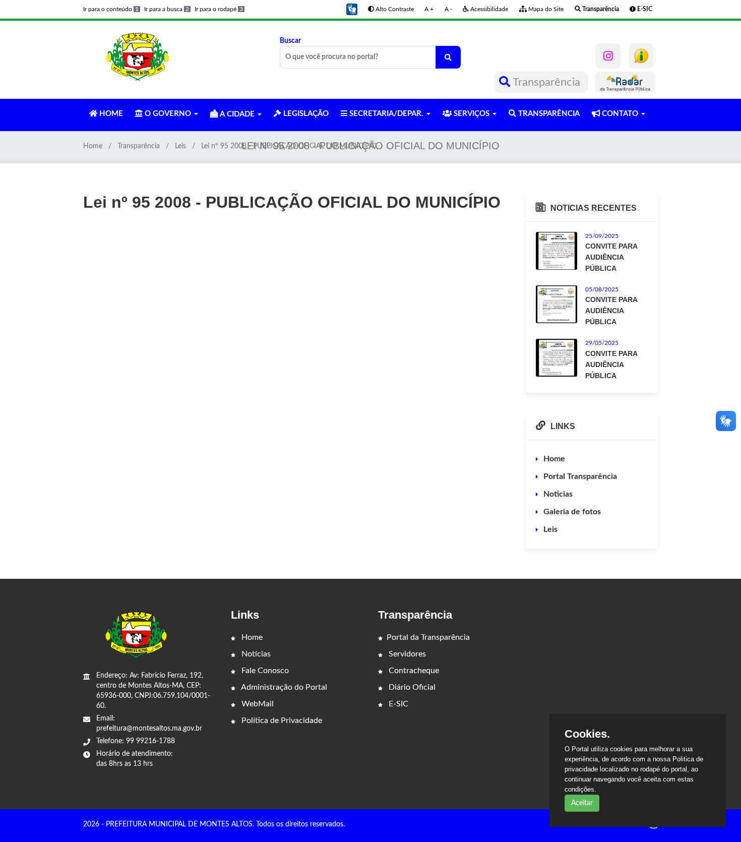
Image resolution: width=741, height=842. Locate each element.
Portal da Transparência (428, 637)
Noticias (558, 494)
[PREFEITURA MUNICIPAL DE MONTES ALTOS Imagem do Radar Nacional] (625, 82)
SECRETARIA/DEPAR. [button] (386, 113)
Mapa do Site (545, 9)
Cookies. (587, 734)
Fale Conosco (264, 671)
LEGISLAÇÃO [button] (305, 113)
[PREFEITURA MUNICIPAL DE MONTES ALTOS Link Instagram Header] (608, 56)
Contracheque (413, 671)
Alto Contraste (394, 9)
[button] (351, 9)
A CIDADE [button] (237, 114)
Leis (180, 146)
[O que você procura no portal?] (448, 57)
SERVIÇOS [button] (471, 113)
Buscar (290, 40)
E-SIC (397, 704)
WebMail (256, 704)
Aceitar (582, 803)
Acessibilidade (488, 9)
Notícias (255, 654)
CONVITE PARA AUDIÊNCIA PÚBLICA (611, 257)
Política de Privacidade (280, 720)
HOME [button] (110, 113)
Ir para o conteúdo (111, 9)
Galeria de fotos (572, 512)
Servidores (406, 654)
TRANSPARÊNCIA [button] (548, 113)
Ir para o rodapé (219, 9)
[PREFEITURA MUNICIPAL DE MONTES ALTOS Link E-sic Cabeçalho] (641, 56)
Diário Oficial (411, 687)
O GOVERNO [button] (168, 113)
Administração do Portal (283, 687)
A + (429, 9)
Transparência (546, 82)
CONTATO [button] (620, 113)
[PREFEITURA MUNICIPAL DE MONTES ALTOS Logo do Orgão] (137, 56)
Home (92, 146)
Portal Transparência (580, 476)
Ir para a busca (166, 9)
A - (448, 9)
